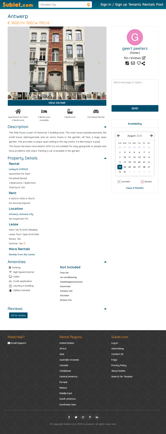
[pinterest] (90, 417)
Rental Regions (70, 337)
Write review (18, 315)
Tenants (134, 4)
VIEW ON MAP (57, 102)
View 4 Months (135, 188)
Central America (68, 376)
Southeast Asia (67, 404)
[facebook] (69, 417)
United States (66, 343)
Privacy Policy (118, 365)
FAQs (114, 359)
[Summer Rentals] (24, 243)
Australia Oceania (69, 359)
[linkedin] (97, 417)
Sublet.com (119, 337)
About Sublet (118, 370)
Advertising (117, 348)
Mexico (63, 387)
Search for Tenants (121, 376)
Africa (62, 348)
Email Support (18, 343)
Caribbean (65, 370)
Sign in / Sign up (114, 4)
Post (159, 4)
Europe (63, 382)
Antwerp (18, 16)
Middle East (65, 393)
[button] (15, 63)
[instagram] (83, 417)
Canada (63, 365)
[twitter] (76, 417)
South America (67, 398)
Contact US (117, 354)
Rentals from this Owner (22, 254)
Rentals (148, 4)
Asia (61, 354)
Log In (114, 343)
